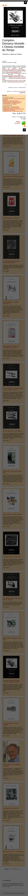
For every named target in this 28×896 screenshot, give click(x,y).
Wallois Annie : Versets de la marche (11, 100)
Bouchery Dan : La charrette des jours (11, 107)
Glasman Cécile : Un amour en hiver (11, 106)
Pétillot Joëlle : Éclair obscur (9, 109)
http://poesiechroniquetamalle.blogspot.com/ (12, 75)
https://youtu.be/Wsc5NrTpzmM (13, 72)
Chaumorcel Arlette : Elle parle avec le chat (12, 101)
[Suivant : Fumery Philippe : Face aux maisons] (6, 4)
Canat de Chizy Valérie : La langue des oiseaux (13, 108)
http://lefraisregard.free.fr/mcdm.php (16, 81)
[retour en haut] (25, 125)
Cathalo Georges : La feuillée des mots (11, 102)
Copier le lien (22, 92)
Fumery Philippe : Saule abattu (10, 104)
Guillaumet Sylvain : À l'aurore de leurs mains (13, 111)
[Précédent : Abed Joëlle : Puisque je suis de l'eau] (3, 4)
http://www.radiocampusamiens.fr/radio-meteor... (13, 69)
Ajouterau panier (17, 122)
